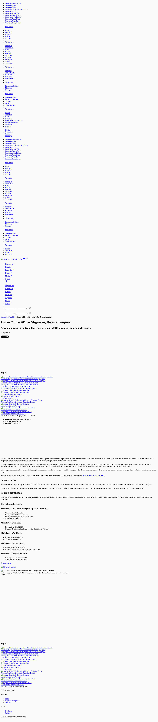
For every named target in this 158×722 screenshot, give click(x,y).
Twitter (7, 713)
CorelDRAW (9, 73)
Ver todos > (9, 27)
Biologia (8, 53)
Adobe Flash (9, 78)
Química (8, 61)
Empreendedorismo (11, 86)
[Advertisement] (79, 354)
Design (9, 273)
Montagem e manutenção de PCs (16, 9)
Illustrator (8, 76)
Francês (7, 34)
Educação (9, 270)
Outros (8, 304)
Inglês (7, 30)
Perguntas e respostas (12, 701)
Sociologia (8, 63)
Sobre (7, 699)
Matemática (9, 48)
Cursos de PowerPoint (12, 15)
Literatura (8, 59)
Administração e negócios (14, 120)
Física (7, 50)
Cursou (3, 317)
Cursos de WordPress (12, 19)
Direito (7, 113)
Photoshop (8, 71)
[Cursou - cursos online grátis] (12, 259)
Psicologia (8, 118)
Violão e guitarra (10, 97)
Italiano (7, 36)
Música (9, 276)
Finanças (8, 90)
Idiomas (9, 267)
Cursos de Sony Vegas (12, 23)
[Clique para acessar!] (8, 567)
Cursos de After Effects (13, 17)
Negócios (9, 298)
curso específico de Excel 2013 (93, 475)
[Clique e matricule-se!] (6, 563)
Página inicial (9, 286)
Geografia (8, 55)
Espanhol (8, 32)
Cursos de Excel (10, 5)
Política (7, 117)
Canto (7, 103)
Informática (10, 264)
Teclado (8, 101)
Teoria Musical (10, 105)
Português (8, 46)
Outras (8, 279)
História (8, 51)
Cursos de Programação (13, 3)
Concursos (8, 115)
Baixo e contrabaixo (12, 99)
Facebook (8, 711)
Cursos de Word (10, 7)
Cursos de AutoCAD (12, 13)
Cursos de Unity (10, 11)
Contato (8, 702)
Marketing (8, 88)
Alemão (8, 38)
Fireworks (8, 75)
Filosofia (8, 57)
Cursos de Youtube (11, 21)
